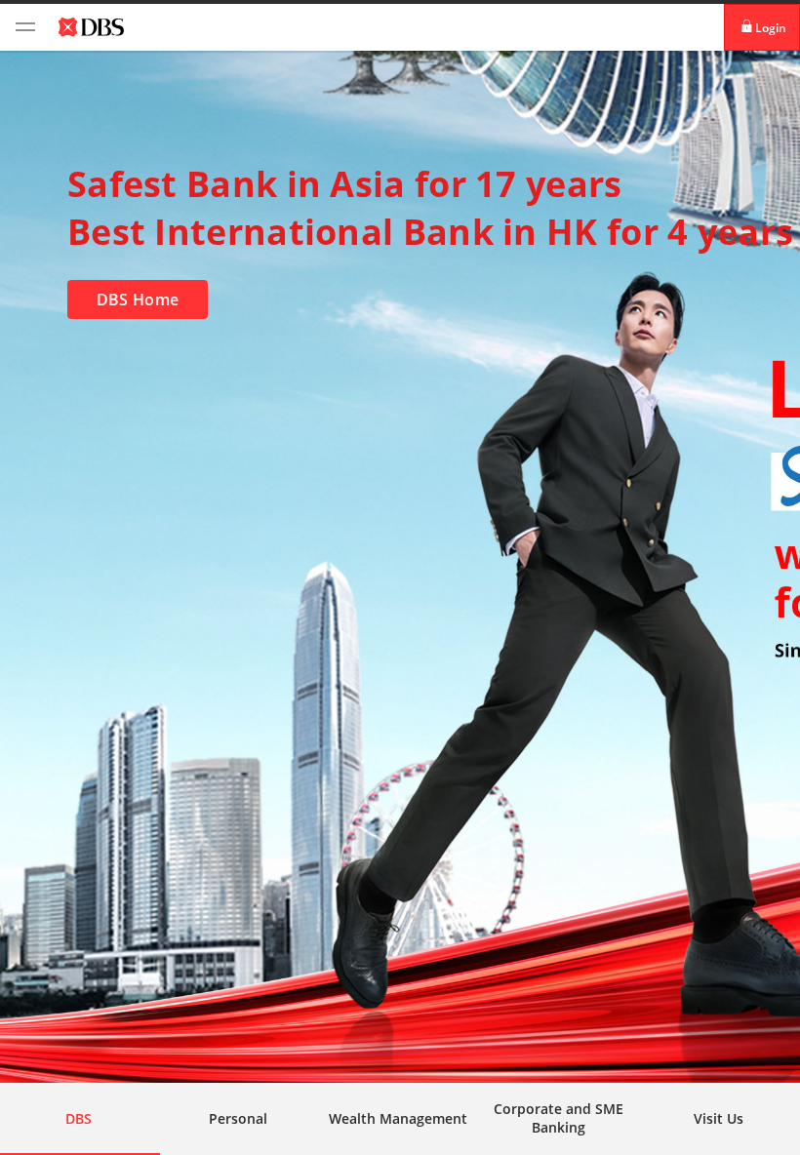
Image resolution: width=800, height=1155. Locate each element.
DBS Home (138, 299)
